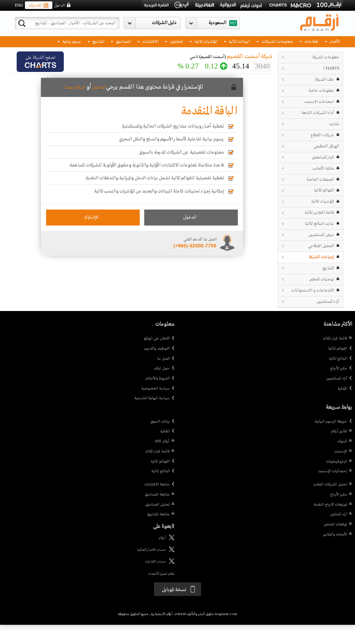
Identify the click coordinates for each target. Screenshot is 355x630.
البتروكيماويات (336, 461)
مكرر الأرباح (338, 368)
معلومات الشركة (325, 57)
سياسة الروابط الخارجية (152, 398)
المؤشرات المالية (205, 41)
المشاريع (97, 41)
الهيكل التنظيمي (326, 146)
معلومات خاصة (321, 90)
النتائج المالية (338, 358)
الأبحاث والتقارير (335, 534)
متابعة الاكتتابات (157, 484)
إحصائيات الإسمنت (332, 471)
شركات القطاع (322, 135)
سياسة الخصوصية (155, 388)
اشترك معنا (75, 87)
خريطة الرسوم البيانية (330, 421)
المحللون (176, 41)
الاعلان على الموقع (157, 338)
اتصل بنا (163, 358)
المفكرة (342, 388)
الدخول (59, 5)
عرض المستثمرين (321, 234)
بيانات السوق (160, 421)
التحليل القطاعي (321, 245)
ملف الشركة (324, 79)
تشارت (334, 123)
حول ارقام (162, 368)
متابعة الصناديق (157, 494)
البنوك (342, 441)
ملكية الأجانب (323, 168)
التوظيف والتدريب (157, 348)
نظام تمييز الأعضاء (161, 574)
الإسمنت (340, 451)
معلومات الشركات (276, 41)
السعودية (217, 23)
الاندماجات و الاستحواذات (312, 290)
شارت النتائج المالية (319, 223)
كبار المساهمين (323, 157)
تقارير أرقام (339, 431)
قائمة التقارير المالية (319, 212)
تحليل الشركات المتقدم (330, 484)
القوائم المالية (324, 190)
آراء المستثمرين (328, 301)
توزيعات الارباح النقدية (330, 504)
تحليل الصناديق (157, 504)
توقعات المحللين (335, 524)
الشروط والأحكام (157, 378)
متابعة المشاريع (158, 514)
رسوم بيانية (71, 41)
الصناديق (123, 41)
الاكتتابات (149, 41)
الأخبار (334, 41)
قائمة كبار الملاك (335, 338)
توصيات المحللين (321, 279)
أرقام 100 (162, 441)
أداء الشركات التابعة (317, 112)
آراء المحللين (338, 514)
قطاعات (310, 41)
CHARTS (331, 68)
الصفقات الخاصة (320, 179)
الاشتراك (35, 5)
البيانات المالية (238, 41)
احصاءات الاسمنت (319, 101)
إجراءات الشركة (321, 257)
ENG (19, 5)
